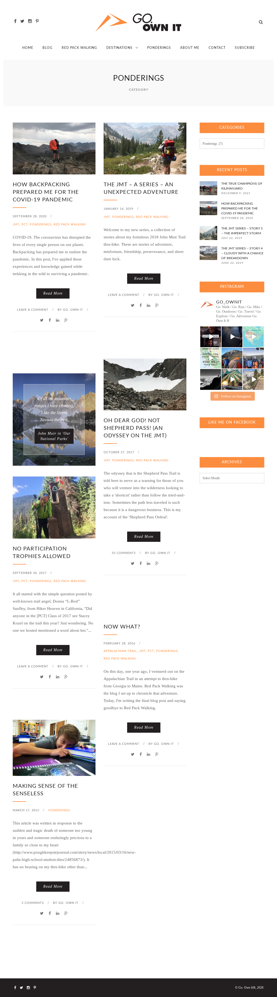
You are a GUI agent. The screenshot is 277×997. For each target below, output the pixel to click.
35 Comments (124, 553)
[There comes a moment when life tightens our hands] (232, 336)
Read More (52, 293)
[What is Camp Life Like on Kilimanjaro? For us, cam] (232, 358)
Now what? (122, 627)
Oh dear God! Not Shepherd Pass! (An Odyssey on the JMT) (135, 428)
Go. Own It (73, 309)
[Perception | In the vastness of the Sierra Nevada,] (210, 379)
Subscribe (245, 47)
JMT (16, 224)
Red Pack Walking (79, 47)
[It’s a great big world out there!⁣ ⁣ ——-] (253, 379)
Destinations (119, 47)
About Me (189, 47)
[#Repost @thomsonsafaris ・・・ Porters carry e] (253, 358)
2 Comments (33, 902)
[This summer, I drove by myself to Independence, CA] (253, 336)
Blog (47, 47)
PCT (24, 224)
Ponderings (159, 47)
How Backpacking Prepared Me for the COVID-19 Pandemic (46, 192)
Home (27, 47)
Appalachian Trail (120, 651)
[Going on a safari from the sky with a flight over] (232, 379)
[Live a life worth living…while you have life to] (210, 336)
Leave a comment (32, 309)
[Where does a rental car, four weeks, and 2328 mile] (210, 358)
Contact (217, 47)
